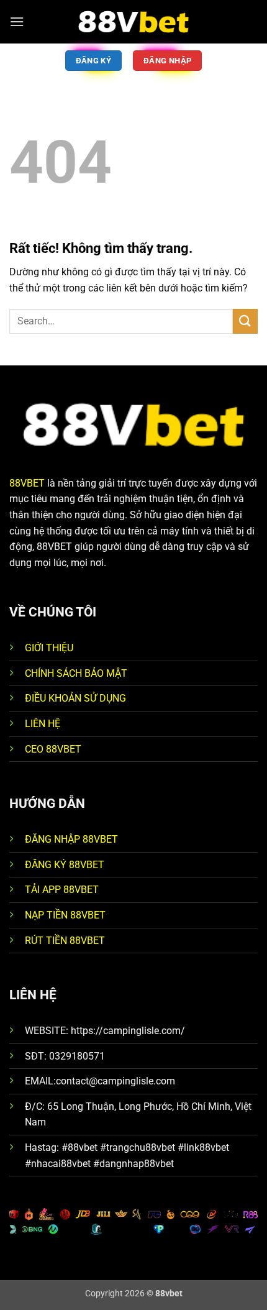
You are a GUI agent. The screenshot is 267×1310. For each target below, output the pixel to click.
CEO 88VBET (53, 749)
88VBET (27, 483)
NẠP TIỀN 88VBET (65, 915)
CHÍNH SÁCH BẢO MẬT (76, 673)
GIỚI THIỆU (49, 648)
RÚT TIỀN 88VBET (65, 940)
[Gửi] (245, 321)
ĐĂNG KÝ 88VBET (64, 865)
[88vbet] (133, 21)
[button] (16, 21)
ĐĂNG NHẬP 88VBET (71, 839)
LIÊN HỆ (42, 724)
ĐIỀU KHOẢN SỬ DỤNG (75, 698)
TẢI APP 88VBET (62, 889)
